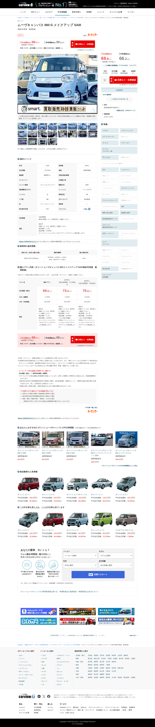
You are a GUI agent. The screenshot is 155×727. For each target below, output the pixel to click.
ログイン (117, 3)
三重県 (108, 665)
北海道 (90, 655)
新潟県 (90, 662)
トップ (23, 12)
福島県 (126, 655)
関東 (77, 658)
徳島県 (90, 674)
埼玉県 (103, 658)
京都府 (102, 668)
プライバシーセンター (112, 707)
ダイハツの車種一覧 (48, 17)
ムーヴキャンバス (56, 644)
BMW (58, 658)
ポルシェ (59, 671)
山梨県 (133, 658)
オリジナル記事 (116, 12)
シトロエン (60, 678)
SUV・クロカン (24, 671)
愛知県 (90, 665)
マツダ (43, 671)
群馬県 (127, 658)
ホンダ (43, 665)
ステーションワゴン (25, 665)
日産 (42, 662)
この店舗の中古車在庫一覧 (119, 99)
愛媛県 (102, 674)
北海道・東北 (80, 655)
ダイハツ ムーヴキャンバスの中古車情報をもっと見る (119, 466)
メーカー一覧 (37, 17)
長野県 (96, 662)
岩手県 (102, 655)
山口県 (114, 671)
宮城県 (108, 655)
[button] (57, 84)
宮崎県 (120, 677)
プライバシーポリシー (95, 707)
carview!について (65, 707)
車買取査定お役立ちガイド (88, 592)
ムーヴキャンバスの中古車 (76, 17)
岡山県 (102, 671)
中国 (77, 671)
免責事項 (132, 707)
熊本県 (108, 677)
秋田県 (114, 655)
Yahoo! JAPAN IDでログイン (28, 241)
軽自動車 (22, 681)
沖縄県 (133, 677)
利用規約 (124, 707)
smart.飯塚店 (106, 94)
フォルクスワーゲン (63, 662)
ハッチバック (23, 662)
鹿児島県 (126, 677)
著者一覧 (80, 710)
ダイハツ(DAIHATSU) (41, 644)
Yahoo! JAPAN (132, 3)
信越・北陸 (79, 662)
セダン (21, 655)
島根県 (96, 671)
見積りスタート (101, 574)
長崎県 (102, 677)
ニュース (100, 12)
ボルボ (59, 684)
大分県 (114, 677)
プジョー (59, 675)
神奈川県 (97, 658)
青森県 (96, 655)
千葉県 (109, 658)
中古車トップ (28, 17)
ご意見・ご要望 (127, 710)
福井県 (114, 662)
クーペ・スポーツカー (26, 675)
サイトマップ (89, 710)
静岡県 (102, 665)
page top (133, 635)
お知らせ (83, 707)
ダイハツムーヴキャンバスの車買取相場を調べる (39, 592)
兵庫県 (96, 668)
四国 (77, 674)
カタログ (48, 12)
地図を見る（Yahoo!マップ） (126, 110)
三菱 (42, 668)
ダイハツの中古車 (61, 17)
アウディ (59, 665)
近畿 (77, 668)
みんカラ (50, 710)
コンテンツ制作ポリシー (68, 710)
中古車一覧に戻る (91, 407)
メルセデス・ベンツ (63, 655)
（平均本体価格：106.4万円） (121, 65)
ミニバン (22, 658)
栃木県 (121, 658)
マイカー (131, 12)
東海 (77, 665)
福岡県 (90, 677)
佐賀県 (96, 677)
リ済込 (85, 209)
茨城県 (115, 658)
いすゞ (43, 684)
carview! (20, 17)
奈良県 (114, 668)
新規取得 (124, 3)
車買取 (89, 12)
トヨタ (43, 655)
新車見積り (76, 12)
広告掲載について (102, 710)
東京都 (90, 658)
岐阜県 (96, 665)
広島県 (108, 671)
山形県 (120, 655)
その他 (21, 684)
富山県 (102, 662)
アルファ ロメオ (62, 681)
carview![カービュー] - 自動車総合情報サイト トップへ (86, 635)
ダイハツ (44, 681)
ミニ (58, 668)
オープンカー (23, 678)
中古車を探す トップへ (57, 635)
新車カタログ (29, 644)
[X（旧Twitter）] (44, 696)
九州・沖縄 (79, 677)
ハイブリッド (23, 668)
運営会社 (76, 707)
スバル (43, 675)
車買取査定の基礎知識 (68, 592)
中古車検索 (62, 12)
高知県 (108, 674)
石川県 (108, 662)
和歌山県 (120, 668)
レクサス (44, 658)
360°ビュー (35, 12)
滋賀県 (108, 668)
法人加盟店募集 (115, 710)
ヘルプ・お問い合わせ (67, 713)
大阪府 (90, 668)
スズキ (43, 678)
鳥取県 (90, 671)
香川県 (96, 674)
